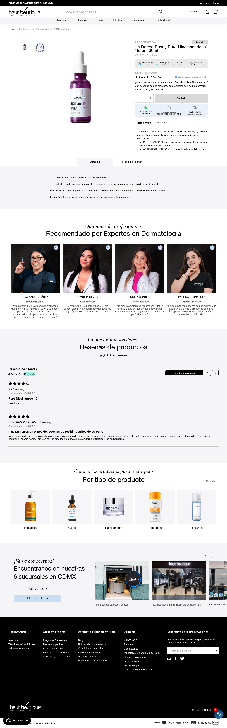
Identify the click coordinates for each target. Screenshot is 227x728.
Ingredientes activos (89, 652)
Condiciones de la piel (90, 648)
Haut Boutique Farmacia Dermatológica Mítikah (176, 604)
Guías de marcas (87, 656)
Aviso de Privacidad (19, 648)
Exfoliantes (196, 527)
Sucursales (130, 644)
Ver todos (211, 481)
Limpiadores (30, 527)
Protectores (155, 527)
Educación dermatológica (92, 660)
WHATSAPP (130, 640)
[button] (142, 77)
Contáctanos (131, 648)
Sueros (72, 527)
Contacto (195, 11)
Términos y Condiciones (21, 644)
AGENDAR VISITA (37, 588)
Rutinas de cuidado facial (92, 644)
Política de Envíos (53, 648)
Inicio (13, 29)
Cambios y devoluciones (56, 656)
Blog (80, 640)
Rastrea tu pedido (53, 644)
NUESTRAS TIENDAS (37, 598)
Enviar (216, 650)
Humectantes (113, 527)
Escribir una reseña (184, 372)
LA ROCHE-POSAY (145, 42)
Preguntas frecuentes (55, 640)
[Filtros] (208, 373)
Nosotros (13, 640)
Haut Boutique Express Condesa (111, 604)
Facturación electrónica (56, 652)
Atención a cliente (209, 3)
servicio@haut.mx (142, 669)
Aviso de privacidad (45, 723)
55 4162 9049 (152, 652)
